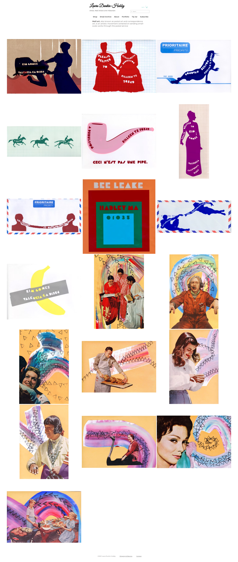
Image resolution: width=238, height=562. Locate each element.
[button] (147, 7)
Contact (139, 556)
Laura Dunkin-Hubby (106, 6)
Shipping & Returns (126, 556)
